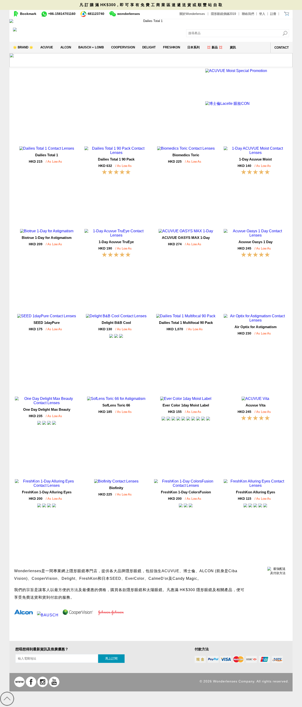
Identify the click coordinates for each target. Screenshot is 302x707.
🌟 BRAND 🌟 (23, 47)
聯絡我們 (248, 13)
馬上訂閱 (111, 658)
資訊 (233, 47)
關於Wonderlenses (192, 13)
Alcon (65, 47)
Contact (281, 47)
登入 (262, 13)
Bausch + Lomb (91, 47)
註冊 (273, 13)
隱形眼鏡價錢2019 (223, 13)
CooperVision (123, 47)
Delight (149, 47)
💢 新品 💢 (214, 47)
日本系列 (193, 47)
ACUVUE (46, 47)
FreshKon (171, 47)
